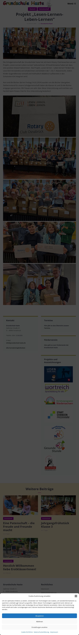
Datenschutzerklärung (41, 632)
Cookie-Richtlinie (27, 632)
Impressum (54, 632)
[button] (76, 596)
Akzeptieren (39, 616)
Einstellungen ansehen (39, 627)
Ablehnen (39, 621)
